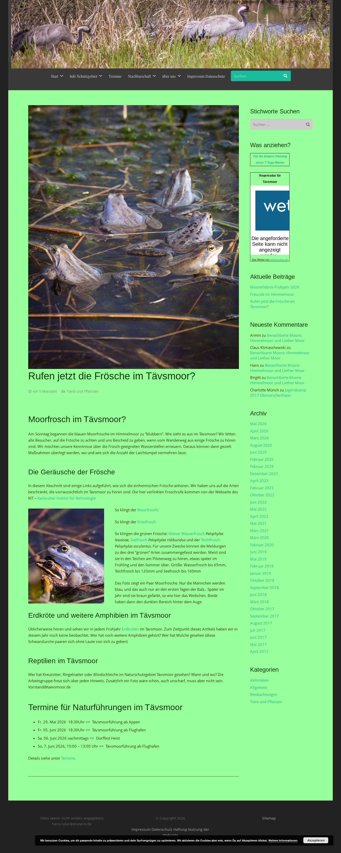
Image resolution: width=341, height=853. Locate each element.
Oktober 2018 (262, 580)
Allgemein (258, 687)
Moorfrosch (147, 509)
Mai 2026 (258, 423)
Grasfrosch (146, 521)
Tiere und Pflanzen (82, 391)
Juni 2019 (258, 551)
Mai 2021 (258, 523)
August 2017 (261, 622)
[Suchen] (285, 76)
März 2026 (259, 437)
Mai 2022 (258, 509)
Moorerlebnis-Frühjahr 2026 (274, 286)
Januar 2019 (260, 573)
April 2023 (259, 480)
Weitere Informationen (283, 840)
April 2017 (259, 651)
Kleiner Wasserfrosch (187, 533)
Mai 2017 (258, 644)
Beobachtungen (263, 694)
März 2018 (259, 601)
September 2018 (264, 587)
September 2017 (264, 615)
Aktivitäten (259, 680)
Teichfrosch (210, 539)
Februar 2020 (262, 544)
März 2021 (259, 530)
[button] (61, 75)
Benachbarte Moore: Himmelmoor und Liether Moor (277, 338)
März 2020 (259, 537)
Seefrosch (139, 539)
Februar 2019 (262, 566)
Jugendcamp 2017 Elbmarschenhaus (278, 392)
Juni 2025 (258, 452)
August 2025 (261, 445)
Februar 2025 (262, 459)
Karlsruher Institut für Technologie (66, 498)
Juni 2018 (258, 594)
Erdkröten (131, 628)
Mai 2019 (258, 559)
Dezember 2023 (264, 473)
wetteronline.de (279, 259)
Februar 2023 (262, 487)
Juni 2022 (258, 502)
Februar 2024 (262, 466)
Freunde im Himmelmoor (272, 294)
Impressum (141, 829)
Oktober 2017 (262, 608)
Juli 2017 (257, 630)
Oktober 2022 (262, 494)
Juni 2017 (258, 637)
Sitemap (269, 818)
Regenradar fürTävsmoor (270, 179)
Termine (68, 758)
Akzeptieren (316, 840)
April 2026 (259, 430)
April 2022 (259, 516)
